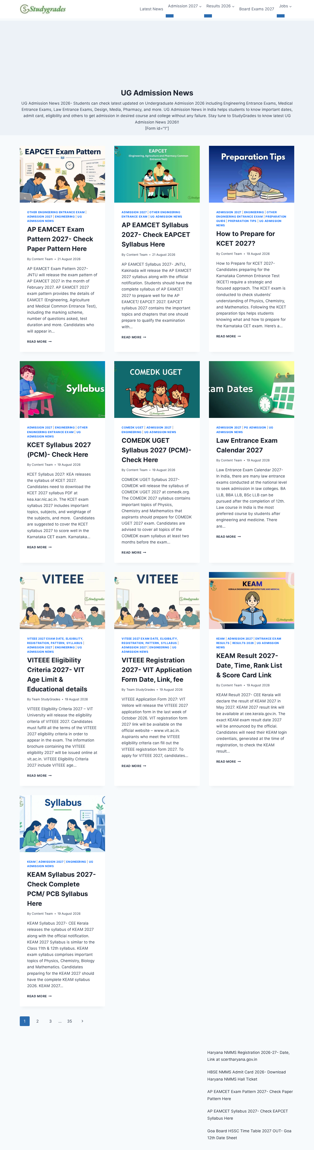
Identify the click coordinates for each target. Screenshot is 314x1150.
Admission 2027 (39, 216)
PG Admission (255, 427)
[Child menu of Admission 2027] (170, 15)
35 (69, 1021)
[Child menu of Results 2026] (208, 15)
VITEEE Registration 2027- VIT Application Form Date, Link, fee (157, 669)
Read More (39, 341)
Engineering (65, 216)
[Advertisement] (157, 53)
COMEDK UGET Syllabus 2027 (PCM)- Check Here (156, 450)
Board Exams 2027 (256, 9)
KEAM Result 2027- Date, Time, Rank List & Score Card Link (249, 665)
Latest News (151, 9)
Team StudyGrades (46, 699)
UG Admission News (166, 216)
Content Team (42, 259)
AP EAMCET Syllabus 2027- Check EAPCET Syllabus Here (156, 234)
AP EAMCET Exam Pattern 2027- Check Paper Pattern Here (60, 239)
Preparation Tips (242, 221)
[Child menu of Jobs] (281, 15)
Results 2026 (243, 643)
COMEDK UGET (133, 427)
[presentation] (62, 174)
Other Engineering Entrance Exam (56, 212)
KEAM (220, 638)
